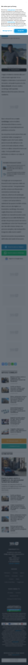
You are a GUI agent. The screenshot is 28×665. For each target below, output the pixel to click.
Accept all (20, 30)
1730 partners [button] (11, 10)
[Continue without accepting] (26, 2)
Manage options (7, 30)
